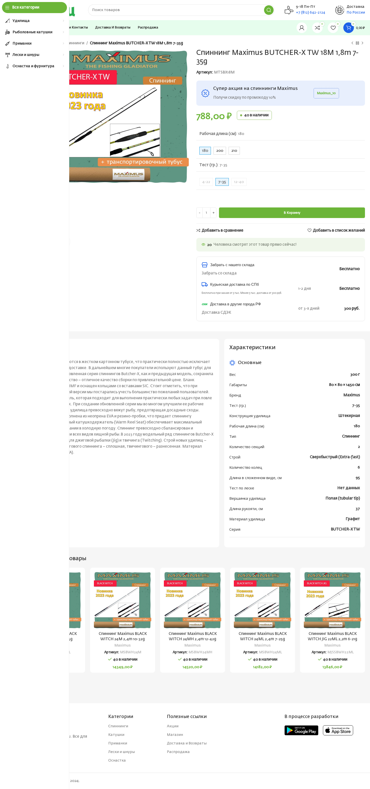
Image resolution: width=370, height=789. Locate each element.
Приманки (117, 743)
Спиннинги (74, 43)
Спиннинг (351, 436)
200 (219, 151)
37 (358, 509)
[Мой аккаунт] (302, 28)
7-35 (356, 405)
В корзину (292, 212)
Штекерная (349, 416)
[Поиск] (269, 10)
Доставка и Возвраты (187, 743)
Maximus (351, 395)
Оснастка (117, 760)
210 (234, 151)
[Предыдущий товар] (352, 43)
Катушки (116, 735)
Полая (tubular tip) (342, 498)
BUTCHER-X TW (345, 529)
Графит (353, 519)
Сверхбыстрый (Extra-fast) (335, 457)
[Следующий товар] (362, 43)
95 (358, 478)
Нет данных (348, 488)
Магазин (175, 735)
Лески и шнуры (121, 752)
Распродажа (178, 752)
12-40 (239, 182)
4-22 (206, 182)
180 (357, 426)
